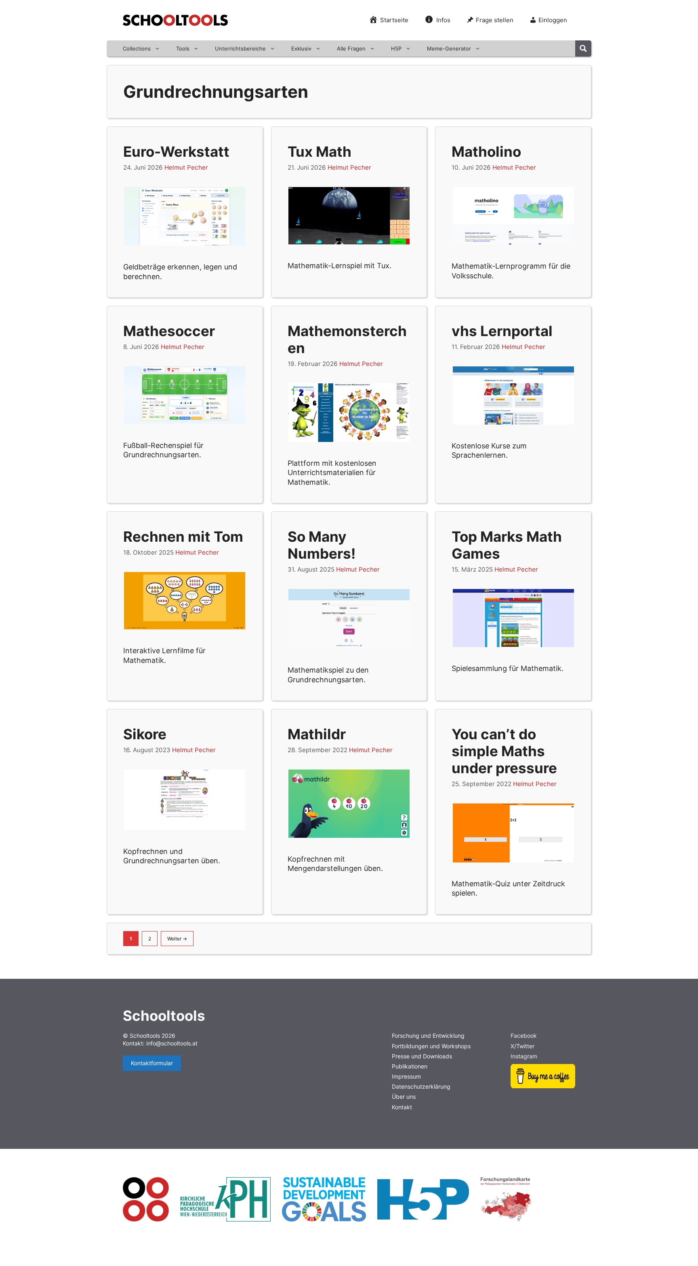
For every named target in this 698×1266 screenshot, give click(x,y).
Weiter (177, 939)
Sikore (144, 734)
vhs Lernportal (502, 330)
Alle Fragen (351, 48)
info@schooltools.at (172, 1043)
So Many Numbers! (321, 545)
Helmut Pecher (186, 167)
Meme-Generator (449, 48)
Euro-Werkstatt (176, 151)
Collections (137, 48)
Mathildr (317, 734)
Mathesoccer (169, 330)
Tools (182, 48)
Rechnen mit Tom (183, 536)
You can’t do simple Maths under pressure (504, 751)
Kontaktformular (152, 1063)
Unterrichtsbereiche (240, 48)
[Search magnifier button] (583, 48)
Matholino (486, 151)
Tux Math (319, 151)
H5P (396, 48)
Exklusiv (301, 48)
